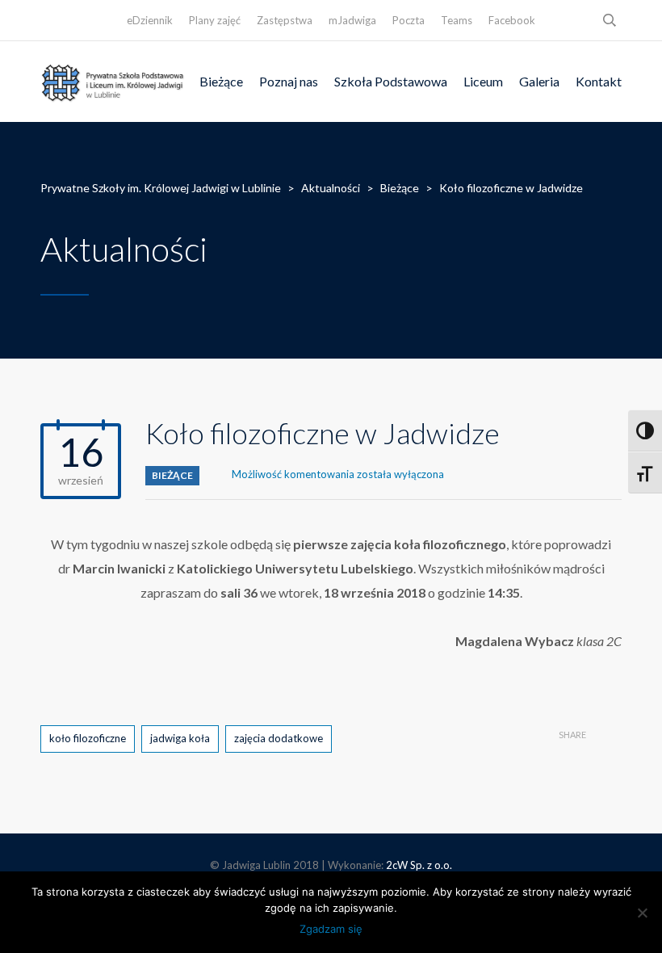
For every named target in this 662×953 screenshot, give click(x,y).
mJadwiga (352, 20)
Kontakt (599, 81)
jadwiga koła (180, 738)
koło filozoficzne (87, 738)
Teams (456, 20)
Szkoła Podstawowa (390, 81)
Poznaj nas (288, 81)
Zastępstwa (284, 20)
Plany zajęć (215, 20)
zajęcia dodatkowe (278, 738)
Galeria (539, 81)
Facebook (511, 20)
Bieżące (221, 81)
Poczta (408, 20)
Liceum (483, 81)
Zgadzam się (331, 928)
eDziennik (150, 20)
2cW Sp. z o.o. (419, 865)
